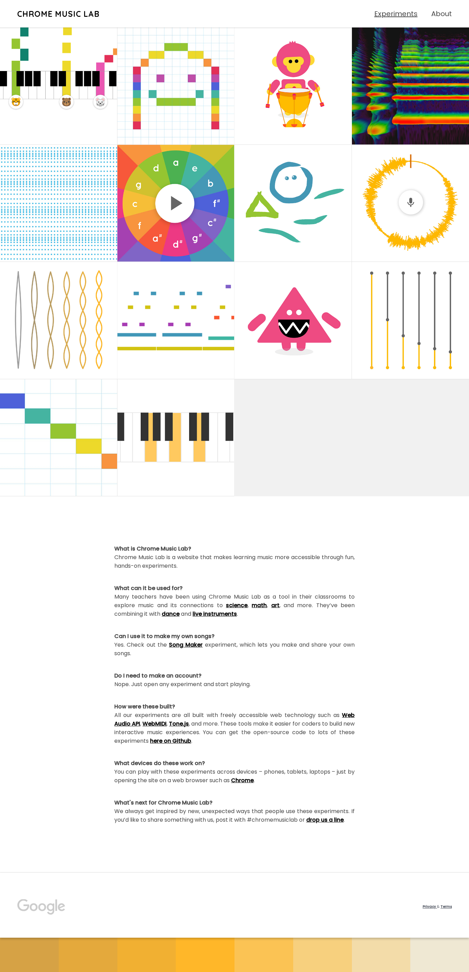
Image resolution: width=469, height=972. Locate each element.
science (237, 605)
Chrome (242, 780)
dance (171, 614)
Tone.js (179, 724)
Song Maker (186, 645)
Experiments (395, 14)
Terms (446, 906)
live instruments (215, 614)
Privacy (430, 906)
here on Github (170, 741)
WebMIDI (154, 724)
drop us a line (325, 820)
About (441, 14)
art (275, 605)
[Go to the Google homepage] (41, 907)
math (259, 605)
